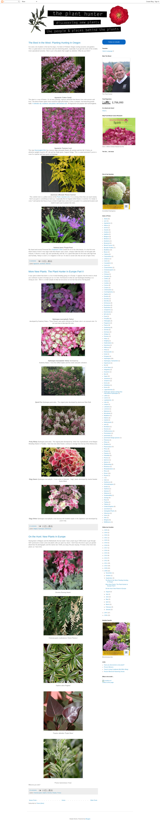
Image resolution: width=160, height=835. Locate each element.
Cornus (106, 285)
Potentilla (106, 455)
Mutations (107, 415)
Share (104, 111)
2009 (106, 568)
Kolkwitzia (107, 385)
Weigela (106, 520)
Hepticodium (107, 343)
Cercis (106, 265)
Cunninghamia (108, 292)
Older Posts (93, 800)
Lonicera (106, 409)
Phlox (105, 442)
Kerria (106, 383)
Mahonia (106, 411)
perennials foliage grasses (112, 438)
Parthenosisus (108, 431)
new (105, 424)
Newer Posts (33, 800)
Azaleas (106, 232)
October (108, 575)
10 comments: (33, 790)
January (108, 609)
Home (63, 800)
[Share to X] (47, 261)
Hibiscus (106, 347)
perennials (107, 435)
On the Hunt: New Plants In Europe (47, 536)
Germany (106, 332)
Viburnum (107, 513)
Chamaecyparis (38, 792)
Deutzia (106, 296)
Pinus (105, 449)
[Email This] (43, 261)
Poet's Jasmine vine (63, 197)
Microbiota (107, 413)
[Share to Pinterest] (51, 261)
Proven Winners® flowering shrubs (114, 671)
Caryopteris (107, 263)
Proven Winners (108, 667)
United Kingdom (109, 506)
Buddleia (106, 250)
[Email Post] (39, 261)
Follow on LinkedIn (114, 42)
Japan (106, 376)
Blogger (88, 819)
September (109, 578)
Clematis (106, 276)
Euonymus (107, 305)
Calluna (106, 254)
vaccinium (107, 509)
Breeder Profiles (109, 247)
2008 (106, 571)
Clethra (106, 278)
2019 (106, 543)
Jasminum (42, 263)
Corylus (106, 287)
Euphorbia (107, 307)
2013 (106, 558)
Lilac (105, 402)
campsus (106, 259)
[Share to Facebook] (49, 261)
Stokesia (48, 263)
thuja (105, 500)
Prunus (59, 792)
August (108, 591)
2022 (106, 535)
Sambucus (107, 482)
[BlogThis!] (45, 261)
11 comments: (33, 526)
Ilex (105, 365)
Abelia (106, 219)
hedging (106, 341)
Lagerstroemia (108, 389)
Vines (105, 515)
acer (105, 221)
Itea (105, 374)
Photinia (106, 444)
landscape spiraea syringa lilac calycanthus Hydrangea (113, 392)
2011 (106, 563)
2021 (106, 537)
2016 (106, 550)
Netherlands (48, 528)
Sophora (106, 489)
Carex (106, 261)
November (109, 573)
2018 (106, 545)
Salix (105, 480)
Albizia (106, 225)
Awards (106, 230)
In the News (107, 367)
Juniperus (107, 380)
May (107, 599)
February (108, 607)
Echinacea (107, 303)
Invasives (106, 372)
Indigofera (107, 369)
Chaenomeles (108, 267)
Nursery (106, 429)
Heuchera (107, 345)
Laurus (106, 398)
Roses (106, 473)
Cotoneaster (107, 290)
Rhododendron (108, 469)
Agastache (36, 263)
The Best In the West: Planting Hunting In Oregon (54, 42)
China (106, 272)
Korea (106, 387)
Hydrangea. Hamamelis (111, 361)
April (107, 602)
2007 (106, 612)
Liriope (106, 404)
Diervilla (106, 301)
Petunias (106, 440)
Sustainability (108, 495)
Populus (54, 792)
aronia (106, 227)
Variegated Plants (109, 511)
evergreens (107, 310)
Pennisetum (107, 433)
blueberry (107, 241)
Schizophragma (108, 484)
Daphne (45, 792)
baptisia (106, 234)
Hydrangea (41, 528)
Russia (106, 475)
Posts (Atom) (40, 803)
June (107, 597)
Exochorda (107, 312)
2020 (106, 540)
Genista (106, 329)
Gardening (107, 327)
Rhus (105, 471)
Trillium (106, 504)
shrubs (106, 486)
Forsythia (106, 318)
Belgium (36, 528)
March (108, 604)
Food (105, 316)
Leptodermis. (108, 400)
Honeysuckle (108, 352)
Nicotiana (107, 426)
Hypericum (107, 363)
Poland (106, 451)
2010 (106, 565)
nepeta (106, 420)
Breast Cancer (108, 245)
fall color (106, 314)
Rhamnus (107, 466)
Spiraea (106, 491)
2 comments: (33, 261)
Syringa (106, 497)
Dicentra (49, 792)
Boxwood (106, 243)
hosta (105, 354)
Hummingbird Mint (40, 150)
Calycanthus (107, 256)
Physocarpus (108, 446)
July (107, 594)
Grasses (106, 336)
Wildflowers (107, 522)
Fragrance (107, 323)
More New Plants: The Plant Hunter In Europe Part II (56, 271)
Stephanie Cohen (57, 249)
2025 (106, 530)
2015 (106, 553)
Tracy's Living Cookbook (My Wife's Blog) (116, 669)
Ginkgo (106, 334)
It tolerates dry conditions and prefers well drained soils (49, 103)
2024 (106, 532)
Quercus (106, 460)
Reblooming (107, 464)
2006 (106, 615)
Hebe (105, 338)
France (106, 325)
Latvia (106, 395)
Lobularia (107, 406)
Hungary (106, 356)
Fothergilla (107, 321)
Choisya (106, 274)
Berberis (106, 238)
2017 (106, 548)
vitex (105, 517)
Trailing (106, 502)
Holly (105, 349)
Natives (106, 418)
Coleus (106, 281)
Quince (106, 462)
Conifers (106, 283)
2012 (106, 560)
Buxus (106, 252)
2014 (106, 555)
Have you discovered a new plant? (114, 665)
